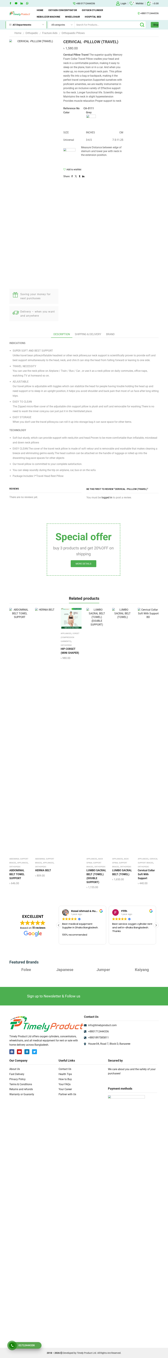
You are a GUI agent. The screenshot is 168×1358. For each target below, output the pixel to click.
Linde (142, 969)
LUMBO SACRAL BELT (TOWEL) (122, 872)
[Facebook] (10, 3)
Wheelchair (72, 16)
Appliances (22, 863)
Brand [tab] (110, 334)
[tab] (61, 334)
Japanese (26, 969)
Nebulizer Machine (48, 16)
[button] (156, 925)
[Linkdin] (22, 3)
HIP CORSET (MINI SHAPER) (70, 650)
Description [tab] (61, 334)
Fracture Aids (49, 33)
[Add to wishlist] (16, 732)
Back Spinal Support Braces (94, 863)
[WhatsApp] (27, 3)
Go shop (103, 3)
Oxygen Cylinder (92, 10)
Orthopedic (31, 33)
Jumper (65, 969)
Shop (155, 24)
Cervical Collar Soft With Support (146, 874)
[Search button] (142, 24)
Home (40, 10)
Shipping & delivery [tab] (88, 334)
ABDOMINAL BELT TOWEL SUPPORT (17, 874)
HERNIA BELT (43, 870)
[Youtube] (16, 3)
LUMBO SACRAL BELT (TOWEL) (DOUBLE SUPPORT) (96, 876)
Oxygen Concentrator (62, 10)
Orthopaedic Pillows (73, 33)
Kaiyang (103, 969)
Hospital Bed (93, 16)
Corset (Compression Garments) (70, 637)
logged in (107, 497)
